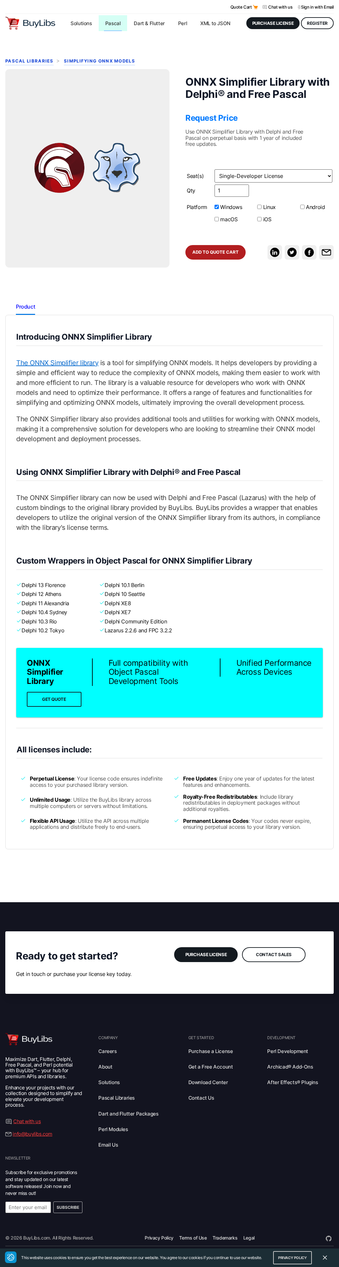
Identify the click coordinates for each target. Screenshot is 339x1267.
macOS (228, 219)
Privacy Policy (159, 1238)
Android (315, 207)
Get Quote (54, 699)
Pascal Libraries (29, 61)
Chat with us (280, 7)
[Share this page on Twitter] (292, 252)
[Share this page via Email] (326, 252)
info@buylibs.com (32, 1134)
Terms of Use (193, 1238)
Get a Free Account (210, 1067)
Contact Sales (274, 954)
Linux (269, 207)
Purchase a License (210, 1051)
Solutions (109, 1082)
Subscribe (68, 1207)
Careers (107, 1051)
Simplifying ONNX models (99, 61)
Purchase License (206, 954)
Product (25, 306)
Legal (249, 1238)
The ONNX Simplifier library (57, 363)
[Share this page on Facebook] (309, 252)
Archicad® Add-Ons (290, 1067)
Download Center (208, 1082)
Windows (230, 207)
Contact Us (201, 1098)
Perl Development (287, 1051)
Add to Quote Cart (215, 252)
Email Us (108, 1145)
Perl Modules (113, 1129)
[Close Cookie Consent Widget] (325, 1258)
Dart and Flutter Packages (128, 1114)
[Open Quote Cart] (255, 7)
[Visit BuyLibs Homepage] (30, 23)
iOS (266, 219)
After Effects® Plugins (292, 1082)
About (105, 1067)
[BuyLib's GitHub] (329, 1238)
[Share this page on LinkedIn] (274, 252)
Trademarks (225, 1238)
